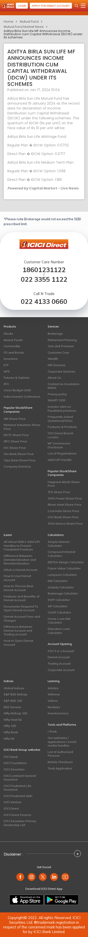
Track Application (60, 768)
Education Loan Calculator (59, 631)
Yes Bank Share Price (19, 454)
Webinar (54, 694)
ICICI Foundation (15, 763)
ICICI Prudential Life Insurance (17, 788)
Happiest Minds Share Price (64, 484)
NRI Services (57, 365)
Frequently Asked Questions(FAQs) (60, 418)
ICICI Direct (11, 808)
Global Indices (14, 688)
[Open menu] (83, 6)
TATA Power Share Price (65, 498)
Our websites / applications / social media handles (62, 741)
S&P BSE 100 (13, 701)
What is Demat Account (20, 570)
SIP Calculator (57, 606)
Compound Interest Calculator (61, 554)
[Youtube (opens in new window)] (65, 877)
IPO (6, 384)
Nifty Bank (11, 732)
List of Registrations (62, 453)
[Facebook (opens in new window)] (20, 877)
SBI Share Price (14, 419)
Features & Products (62, 427)
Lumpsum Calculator (62, 575)
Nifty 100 (10, 726)
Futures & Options (17, 377)
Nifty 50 (9, 738)
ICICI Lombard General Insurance (20, 777)
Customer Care (58, 352)
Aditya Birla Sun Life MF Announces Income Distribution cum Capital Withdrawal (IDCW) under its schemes (43, 34)
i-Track (52, 731)
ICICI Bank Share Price (63, 517)
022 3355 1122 (44, 279)
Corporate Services (61, 371)
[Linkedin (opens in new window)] (54, 877)
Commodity (12, 346)
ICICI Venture (13, 802)
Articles (53, 688)
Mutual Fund (29, 21)
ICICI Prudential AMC (18, 796)
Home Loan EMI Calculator (59, 621)
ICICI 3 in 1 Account (61, 651)
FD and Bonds (14, 352)
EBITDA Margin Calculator (66, 562)
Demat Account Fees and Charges (22, 618)
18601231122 (44, 269)
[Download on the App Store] (26, 900)
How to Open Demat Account (18, 642)
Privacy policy (57, 394)
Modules (54, 707)
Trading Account (59, 663)
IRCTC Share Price (16, 435)
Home (8, 21)
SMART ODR (56, 400)
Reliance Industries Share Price (22, 427)
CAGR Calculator (59, 612)
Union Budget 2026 (17, 390)
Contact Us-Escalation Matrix (63, 386)
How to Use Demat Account (17, 578)
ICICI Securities (14, 769)
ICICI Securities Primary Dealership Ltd (20, 823)
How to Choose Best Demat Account (18, 588)
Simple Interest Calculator (58, 543)
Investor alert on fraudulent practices (62, 408)
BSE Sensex (12, 707)
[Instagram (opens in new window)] (31, 877)
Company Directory (17, 466)
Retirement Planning (62, 340)
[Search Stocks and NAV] (76, 6)
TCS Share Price (59, 492)
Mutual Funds (13, 340)
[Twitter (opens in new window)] (43, 877)
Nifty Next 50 (13, 719)
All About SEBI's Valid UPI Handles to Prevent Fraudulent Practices (22, 545)
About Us (54, 377)
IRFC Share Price (15, 441)
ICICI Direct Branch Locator (60, 435)
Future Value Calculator (64, 568)
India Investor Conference (22, 396)
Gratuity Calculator (61, 587)
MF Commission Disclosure (59, 445)
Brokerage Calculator (63, 593)
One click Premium (61, 346)
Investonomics (58, 713)
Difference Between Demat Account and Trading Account (18, 630)
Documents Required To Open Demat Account (21, 608)
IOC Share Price (15, 448)
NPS (7, 371)
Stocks (8, 333)
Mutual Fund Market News (24, 26)
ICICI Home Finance (17, 815)
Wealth (53, 358)
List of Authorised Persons (60, 754)
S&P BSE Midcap (15, 694)
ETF (6, 365)
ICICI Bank (11, 757)
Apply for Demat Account (51, 5)
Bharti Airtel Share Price (64, 504)
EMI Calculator (58, 581)
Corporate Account (61, 670)
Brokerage (55, 333)
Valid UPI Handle (60, 460)
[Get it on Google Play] (61, 900)
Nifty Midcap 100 (15, 713)
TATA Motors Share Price (65, 523)
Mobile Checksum (60, 762)
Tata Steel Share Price (19, 460)
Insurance (11, 358)
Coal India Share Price (63, 511)
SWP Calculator (59, 600)
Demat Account (59, 657)
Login (22, 5)
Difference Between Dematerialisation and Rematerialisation (20, 559)
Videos (53, 701)
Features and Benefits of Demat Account (21, 598)
